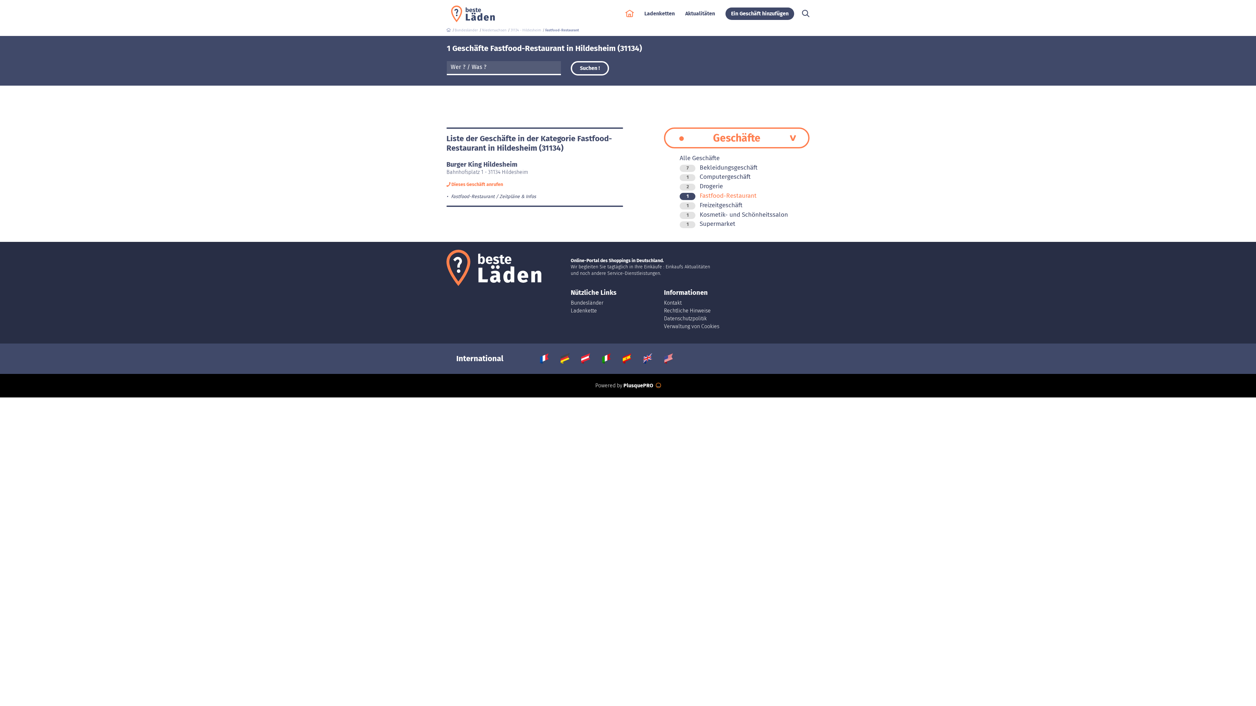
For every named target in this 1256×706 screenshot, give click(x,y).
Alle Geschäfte (700, 158)
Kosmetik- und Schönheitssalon (737, 214)
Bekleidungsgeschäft (722, 167)
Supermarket (711, 223)
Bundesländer (587, 303)
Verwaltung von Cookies (691, 326)
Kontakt (673, 303)
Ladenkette (584, 311)
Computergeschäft (719, 176)
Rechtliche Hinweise (687, 311)
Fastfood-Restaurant (722, 195)
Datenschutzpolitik (685, 318)
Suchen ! (590, 68)
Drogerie (705, 186)
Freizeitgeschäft (714, 205)
